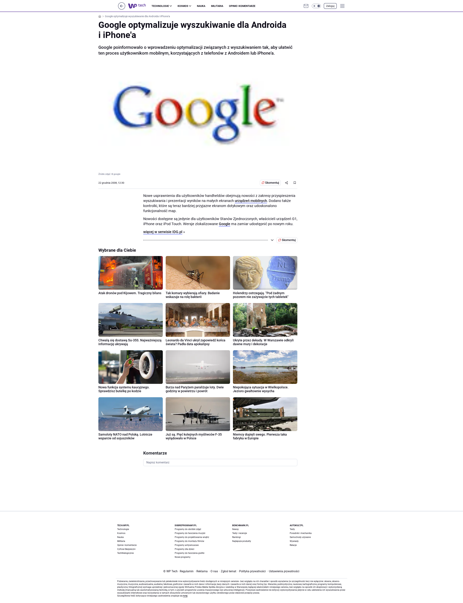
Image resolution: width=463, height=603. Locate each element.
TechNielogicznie (125, 553)
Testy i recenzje (239, 533)
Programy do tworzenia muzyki (190, 533)
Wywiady (294, 541)
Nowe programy (182, 557)
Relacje (293, 545)
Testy (292, 529)
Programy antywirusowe (187, 545)
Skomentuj (272, 182)
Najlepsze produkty (241, 541)
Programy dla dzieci (184, 549)
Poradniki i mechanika (301, 533)
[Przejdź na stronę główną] (121, 8)
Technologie (160, 6)
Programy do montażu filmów (189, 541)
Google (224, 224)
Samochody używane (300, 537)
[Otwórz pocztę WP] (306, 6)
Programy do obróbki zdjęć (188, 529)
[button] (316, 6)
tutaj (185, 596)
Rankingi (236, 537)
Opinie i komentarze (242, 6)
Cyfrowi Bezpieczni (126, 549)
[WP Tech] (140, 6)
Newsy (235, 529)
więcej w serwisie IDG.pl (162, 232)
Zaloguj (330, 6)
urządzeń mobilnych (251, 201)
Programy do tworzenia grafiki (189, 553)
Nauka (201, 6)
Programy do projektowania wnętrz (192, 537)
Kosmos (183, 6)
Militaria (217, 6)
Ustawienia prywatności (283, 571)
